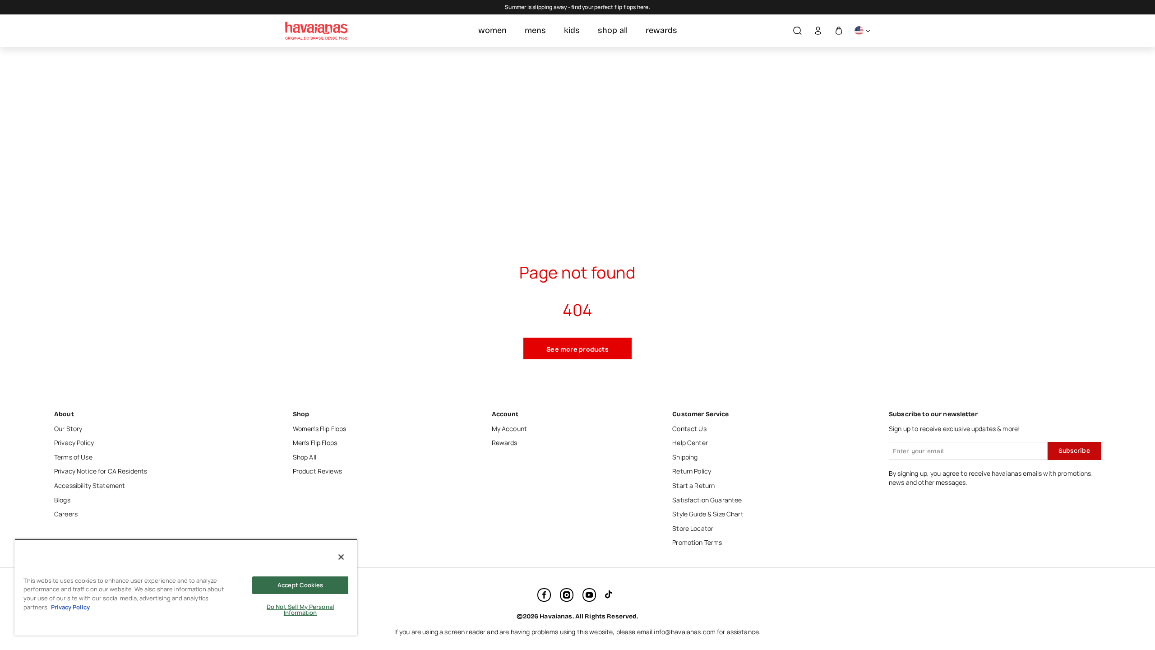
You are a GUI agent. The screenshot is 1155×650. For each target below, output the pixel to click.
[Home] (316, 31)
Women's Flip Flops (319, 428)
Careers (66, 514)
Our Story (68, 428)
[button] (797, 31)
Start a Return (693, 485)
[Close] (341, 557)
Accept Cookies (300, 585)
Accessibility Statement (89, 485)
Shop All (304, 457)
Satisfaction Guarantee (707, 500)
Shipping (685, 457)
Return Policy (691, 471)
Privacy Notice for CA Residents (100, 471)
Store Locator (692, 528)
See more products (577, 349)
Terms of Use (73, 457)
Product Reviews (317, 471)
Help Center (690, 442)
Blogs (62, 500)
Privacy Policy (74, 442)
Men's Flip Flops (315, 442)
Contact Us (689, 428)
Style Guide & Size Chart (707, 514)
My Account (509, 428)
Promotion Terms (697, 542)
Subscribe (1074, 451)
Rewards (504, 442)
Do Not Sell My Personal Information (300, 610)
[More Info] (862, 31)
